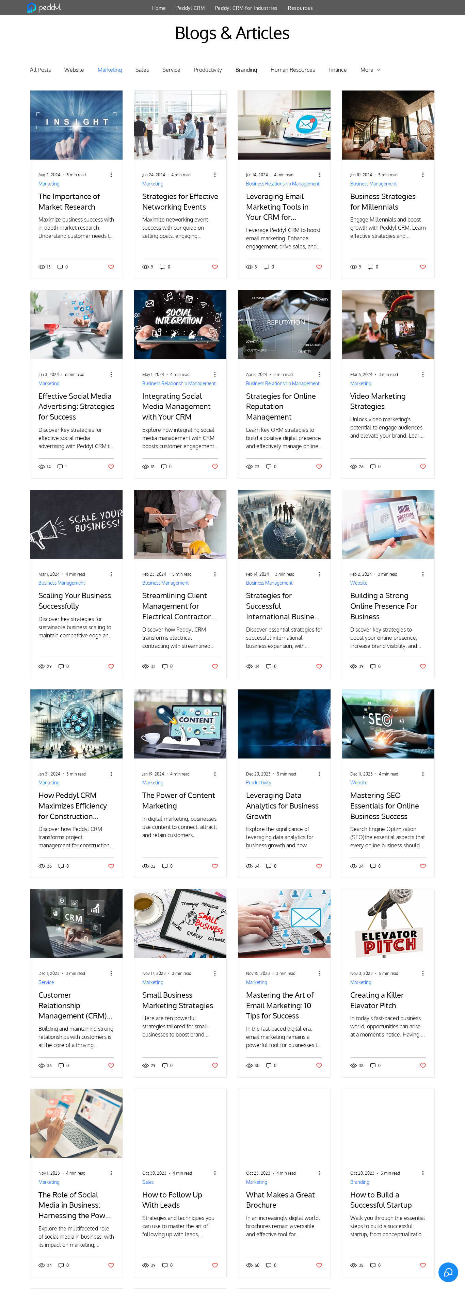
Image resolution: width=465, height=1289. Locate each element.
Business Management (373, 183)
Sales (142, 69)
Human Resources (293, 69)
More (366, 69)
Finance (337, 69)
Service (171, 69)
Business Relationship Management (283, 183)
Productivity (208, 69)
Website (74, 69)
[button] (190, 8)
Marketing (110, 69)
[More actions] (113, 175)
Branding (246, 69)
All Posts (40, 69)
